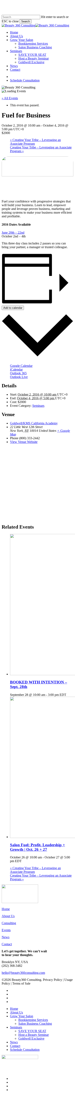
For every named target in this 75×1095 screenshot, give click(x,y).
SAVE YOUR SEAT (32, 1031)
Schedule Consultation (25, 1049)
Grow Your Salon (21, 1016)
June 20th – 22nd (13, 232)
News (5, 937)
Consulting (9, 923)
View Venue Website (24, 442)
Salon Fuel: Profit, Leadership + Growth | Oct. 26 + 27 (37, 847)
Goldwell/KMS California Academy (34, 423)
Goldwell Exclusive (31, 1038)
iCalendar (16, 369)
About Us (8, 916)
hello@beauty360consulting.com (23, 972)
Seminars (38, 405)
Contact (7, 944)
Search (25, 21)
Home (6, 909)
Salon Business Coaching (35, 1023)
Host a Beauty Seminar (33, 1034)
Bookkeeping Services (33, 1020)
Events (6, 930)
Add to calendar (12, 307)
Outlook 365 (18, 373)
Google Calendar (21, 365)
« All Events (10, 98)
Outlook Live (19, 377)
